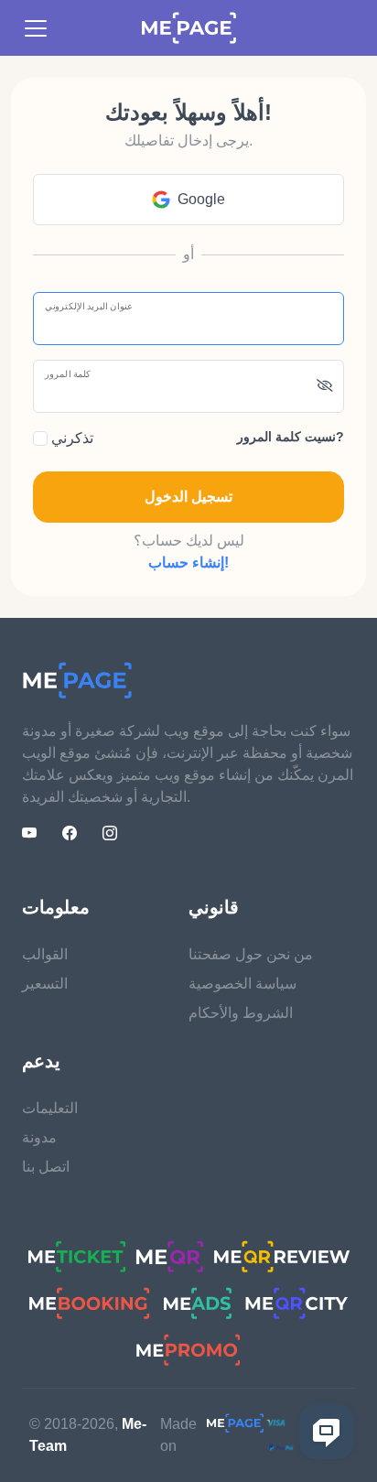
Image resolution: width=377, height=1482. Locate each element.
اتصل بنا (46, 1166)
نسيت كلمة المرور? (290, 436)
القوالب (45, 954)
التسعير (45, 983)
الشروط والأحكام (240, 1013)
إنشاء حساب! (188, 562)
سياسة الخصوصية (242, 983)
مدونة (39, 1137)
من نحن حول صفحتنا (250, 954)
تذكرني (70, 438)
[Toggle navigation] (35, 28)
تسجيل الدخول (188, 496)
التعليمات (50, 1108)
